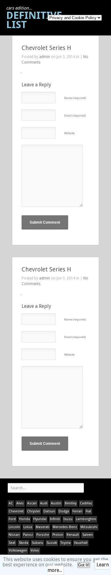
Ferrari (77, 511)
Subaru (37, 543)
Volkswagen (18, 550)
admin (44, 57)
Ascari (32, 503)
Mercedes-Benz (65, 527)
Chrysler (33, 511)
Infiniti (55, 519)
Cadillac (86, 503)
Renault (73, 535)
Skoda (23, 543)
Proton (57, 535)
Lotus (27, 527)
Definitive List (34, 18)
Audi (43, 503)
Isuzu (68, 519)
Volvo (35, 550)
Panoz (28, 535)
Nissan (14, 535)
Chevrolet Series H (46, 48)
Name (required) (75, 98)
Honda (24, 519)
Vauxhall (81, 543)
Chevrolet (16, 511)
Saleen (87, 535)
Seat (12, 543)
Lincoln (14, 527)
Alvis (20, 503)
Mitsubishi (88, 527)
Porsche (42, 535)
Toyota (65, 543)
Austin (56, 503)
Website (69, 133)
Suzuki (52, 543)
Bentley (70, 503)
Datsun (49, 511)
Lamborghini (86, 519)
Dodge (64, 511)
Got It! (83, 565)
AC (11, 503)
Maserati (42, 527)
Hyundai (40, 519)
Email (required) (75, 115)
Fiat (88, 511)
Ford (12, 519)
